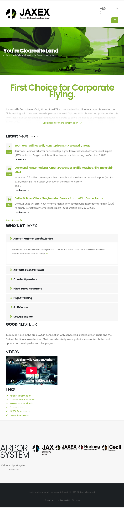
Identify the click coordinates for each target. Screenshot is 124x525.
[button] (32, 136)
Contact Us (16, 407)
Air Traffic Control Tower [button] (28, 270)
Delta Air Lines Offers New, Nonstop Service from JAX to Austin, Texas (59, 198)
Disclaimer (49, 500)
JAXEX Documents (20, 411)
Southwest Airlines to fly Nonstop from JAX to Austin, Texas (52, 145)
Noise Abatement (20, 415)
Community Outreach (22, 399)
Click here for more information (60, 122)
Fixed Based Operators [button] (27, 288)
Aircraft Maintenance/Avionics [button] (33, 238)
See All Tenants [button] (22, 317)
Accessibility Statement (70, 500)
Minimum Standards (21, 403)
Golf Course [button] (20, 307)
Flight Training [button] (22, 298)
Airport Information (20, 395)
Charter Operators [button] (25, 279)
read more (21, 159)
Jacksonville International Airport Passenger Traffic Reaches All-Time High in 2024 (64, 170)
